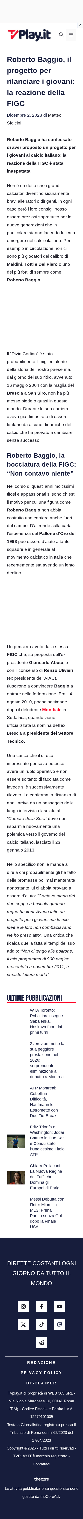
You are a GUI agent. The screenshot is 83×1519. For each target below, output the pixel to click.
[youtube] (59, 1306)
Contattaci (41, 1464)
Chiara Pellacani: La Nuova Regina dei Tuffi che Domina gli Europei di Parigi (46, 1177)
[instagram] (23, 1306)
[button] (61, 35)
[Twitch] (59, 1324)
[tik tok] (41, 1324)
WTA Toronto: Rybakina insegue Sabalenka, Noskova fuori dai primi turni (46, 1021)
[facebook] (41, 1306)
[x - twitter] (23, 1324)
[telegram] (41, 1342)
